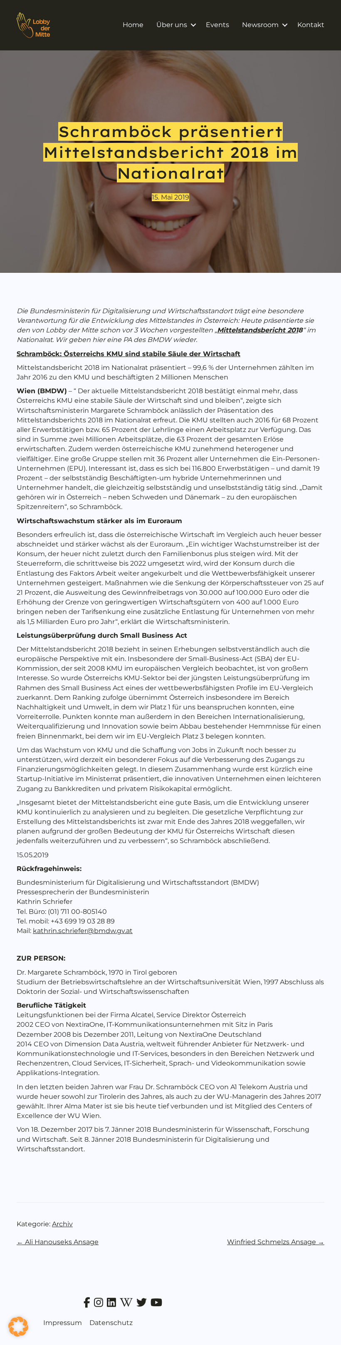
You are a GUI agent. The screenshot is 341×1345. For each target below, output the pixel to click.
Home (133, 25)
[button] (193, 25)
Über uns (171, 25)
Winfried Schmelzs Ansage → (275, 1242)
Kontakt (310, 25)
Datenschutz (111, 1323)
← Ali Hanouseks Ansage (58, 1242)
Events (217, 25)
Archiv (62, 1224)
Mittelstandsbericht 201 (257, 330)
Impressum (62, 1323)
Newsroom (260, 25)
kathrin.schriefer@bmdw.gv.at (83, 931)
